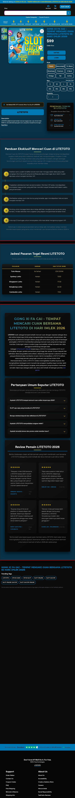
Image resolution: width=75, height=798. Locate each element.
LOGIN (56, 57)
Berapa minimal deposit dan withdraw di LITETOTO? (28, 416)
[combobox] (35, 13)
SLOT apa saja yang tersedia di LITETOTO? (25, 408)
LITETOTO (22, 112)
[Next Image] (40, 47)
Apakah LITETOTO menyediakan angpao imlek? (26, 423)
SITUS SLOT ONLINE (24, 349)
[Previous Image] (11, 47)
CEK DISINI (59, 271)
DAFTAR (56, 52)
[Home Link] (17, 7)
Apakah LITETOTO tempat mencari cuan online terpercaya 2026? (32, 400)
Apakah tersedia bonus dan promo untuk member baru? (29, 431)
